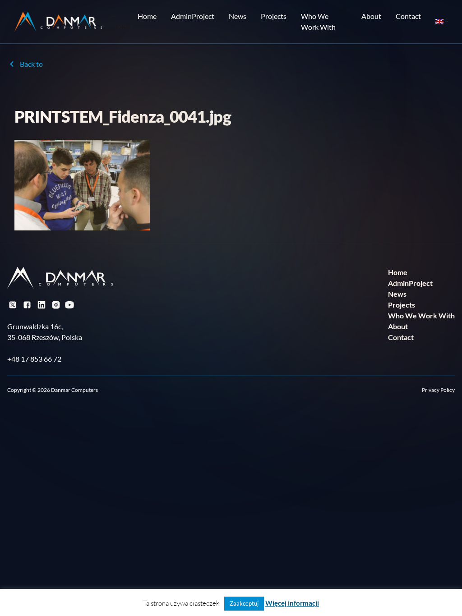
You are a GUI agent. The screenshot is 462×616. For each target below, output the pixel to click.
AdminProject (192, 16)
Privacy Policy (438, 389)
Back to (31, 64)
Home (147, 16)
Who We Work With (318, 21)
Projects (273, 16)
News (237, 16)
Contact (408, 16)
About (371, 16)
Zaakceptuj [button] (244, 603)
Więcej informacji (292, 603)
